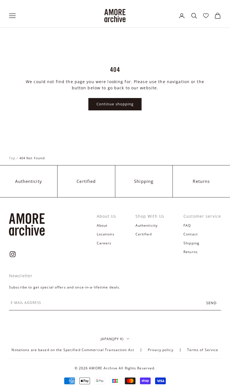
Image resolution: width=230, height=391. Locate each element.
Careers (104, 243)
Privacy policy (160, 349)
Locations (105, 234)
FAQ (187, 225)
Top (12, 158)
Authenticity (28, 181)
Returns (201, 181)
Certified (86, 181)
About (102, 225)
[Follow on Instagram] (12, 254)
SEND (211, 302)
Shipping (143, 181)
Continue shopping (115, 103)
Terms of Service (203, 349)
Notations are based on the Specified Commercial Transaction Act (73, 349)
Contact (190, 234)
